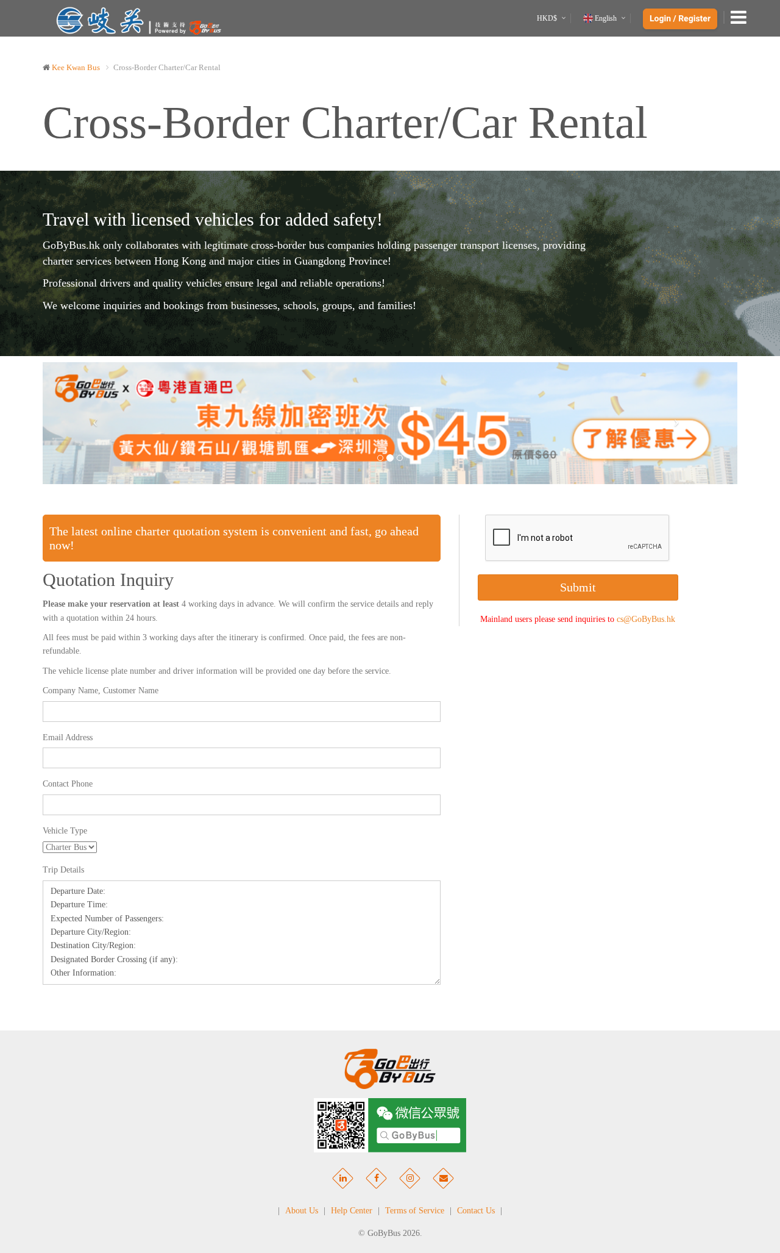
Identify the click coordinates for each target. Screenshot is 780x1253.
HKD (547, 18)
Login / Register (680, 19)
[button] (95, 423)
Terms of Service (414, 1210)
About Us (301, 1210)
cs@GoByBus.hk (646, 619)
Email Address (68, 737)
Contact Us (476, 1210)
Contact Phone (68, 783)
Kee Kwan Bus (76, 67)
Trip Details (63, 869)
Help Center (351, 1210)
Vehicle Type (65, 830)
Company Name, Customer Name (100, 690)
